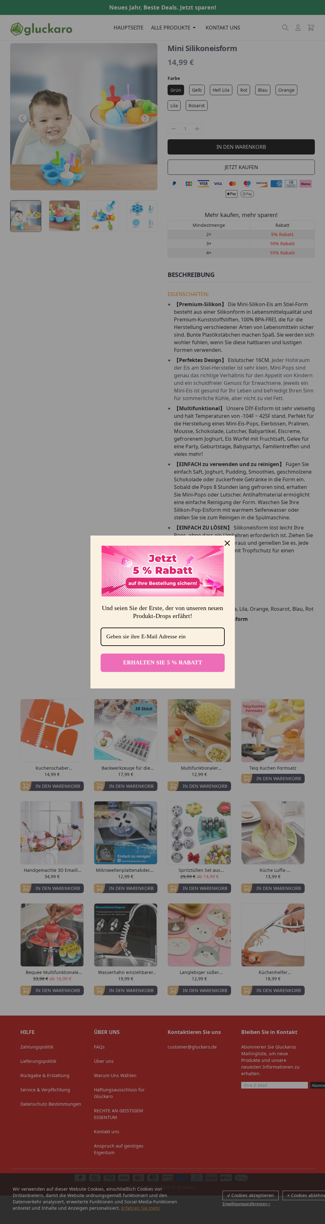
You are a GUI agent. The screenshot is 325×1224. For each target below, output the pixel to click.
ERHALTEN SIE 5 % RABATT (162, 662)
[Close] (227, 543)
